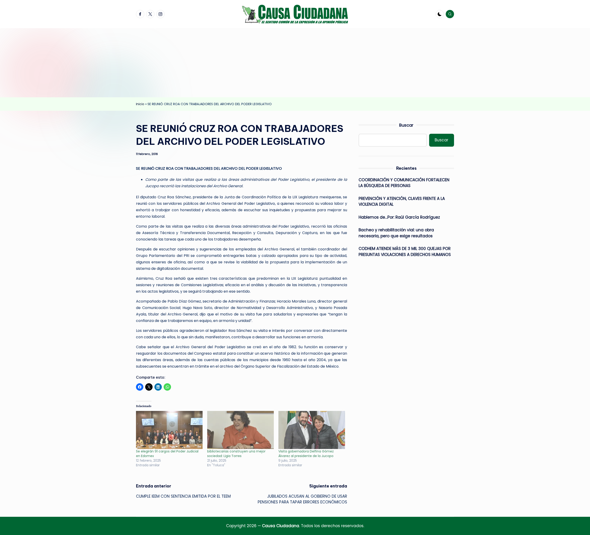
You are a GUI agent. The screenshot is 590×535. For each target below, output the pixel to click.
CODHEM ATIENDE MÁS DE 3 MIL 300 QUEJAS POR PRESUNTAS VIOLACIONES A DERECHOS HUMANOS (405, 251)
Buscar (406, 125)
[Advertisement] (295, 62)
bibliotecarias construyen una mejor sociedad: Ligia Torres (236, 453)
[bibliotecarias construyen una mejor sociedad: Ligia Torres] (240, 430)
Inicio (140, 104)
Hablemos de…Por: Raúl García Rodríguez (399, 217)
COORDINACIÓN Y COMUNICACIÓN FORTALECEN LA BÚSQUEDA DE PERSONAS (404, 183)
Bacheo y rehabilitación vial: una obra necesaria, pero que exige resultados (396, 233)
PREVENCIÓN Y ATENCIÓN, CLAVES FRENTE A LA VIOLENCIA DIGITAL (402, 201)
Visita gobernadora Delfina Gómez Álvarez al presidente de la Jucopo (306, 453)
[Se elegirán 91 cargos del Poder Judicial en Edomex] (169, 430)
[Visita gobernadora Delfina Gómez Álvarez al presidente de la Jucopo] (311, 430)
